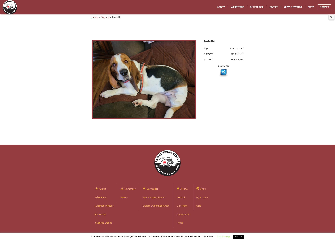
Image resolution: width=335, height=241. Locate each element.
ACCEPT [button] (238, 237)
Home (95, 17)
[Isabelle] (144, 79)
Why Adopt (101, 197)
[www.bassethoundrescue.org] (167, 163)
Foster (124, 197)
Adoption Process (104, 206)
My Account (202, 197)
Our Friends (183, 214)
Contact (181, 197)
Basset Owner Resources (156, 206)
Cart (198, 206)
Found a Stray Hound (154, 197)
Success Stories (103, 223)
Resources (100, 214)
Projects (105, 17)
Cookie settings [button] (223, 237)
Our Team (182, 206)
